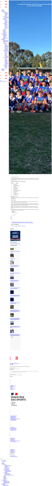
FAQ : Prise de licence (13, 436)
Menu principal (4, 460)
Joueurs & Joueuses (6, 61)
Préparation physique (6, 64)
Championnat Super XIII (13, 415)
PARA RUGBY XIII (12, 258)
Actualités (3, 10)
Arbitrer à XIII (5, 65)
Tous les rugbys (6, 44)
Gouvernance (5, 16)
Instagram (19, 243)
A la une (20, 2)
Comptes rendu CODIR (7, 21)
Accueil (3, 9)
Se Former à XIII (5, 57)
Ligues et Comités (6, 15)
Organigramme (13, 444)
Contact (11, 388)
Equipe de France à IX (13, 430)
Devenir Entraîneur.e (6, 59)
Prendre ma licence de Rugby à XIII (15, 435)
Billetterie (3, 68)
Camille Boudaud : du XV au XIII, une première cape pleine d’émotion (14, 280)
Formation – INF (13, 383)
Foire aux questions (13, 446)
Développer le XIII (5, 50)
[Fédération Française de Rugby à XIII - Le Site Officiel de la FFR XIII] (3, 5)
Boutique (3, 69)
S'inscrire (11, 376)
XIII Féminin (6, 45)
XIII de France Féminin (5, 35)
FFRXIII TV (3, 70)
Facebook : (11, 243)
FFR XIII (3, 11)
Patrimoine (12, 445)
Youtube (16, 243)
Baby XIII (6, 47)
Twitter (14, 243)
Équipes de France (4, 33)
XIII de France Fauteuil (5, 37)
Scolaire (5, 477)
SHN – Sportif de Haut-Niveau (7, 28)
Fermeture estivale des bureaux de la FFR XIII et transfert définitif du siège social (15, 295)
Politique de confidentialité (13, 456)
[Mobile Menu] (0, 80)
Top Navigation (4, 461)
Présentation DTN (7, 473)
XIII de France (5, 34)
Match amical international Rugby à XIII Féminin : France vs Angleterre (15, 288)
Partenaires (4, 31)
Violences (4, 30)
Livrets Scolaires (6, 54)
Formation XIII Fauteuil (6, 62)
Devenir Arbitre (6, 67)
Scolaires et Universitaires (6, 56)
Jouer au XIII (5, 43)
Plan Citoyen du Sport (6, 53)
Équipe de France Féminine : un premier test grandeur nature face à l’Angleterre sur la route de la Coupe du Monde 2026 (15, 319)
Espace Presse (5, 32)
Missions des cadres (7, 474)
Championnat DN (13, 412)
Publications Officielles (4, 19)
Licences (12, 381)
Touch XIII (6, 48)
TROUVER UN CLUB (3, 81)
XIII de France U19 (5, 38)
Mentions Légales (12, 455)
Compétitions (3, 483)
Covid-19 (12, 379)
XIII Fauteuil (6, 46)
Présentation (5, 464)
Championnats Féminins (14, 413)
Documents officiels (6, 20)
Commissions (6, 17)
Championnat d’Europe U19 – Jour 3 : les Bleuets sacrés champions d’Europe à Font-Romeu (15, 327)
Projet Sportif (5, 23)
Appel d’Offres (13, 447)
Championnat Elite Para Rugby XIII (15, 418)
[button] (22, 216)
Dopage (4, 29)
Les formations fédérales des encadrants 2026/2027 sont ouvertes (14, 303)
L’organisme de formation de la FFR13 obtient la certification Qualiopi (14, 265)
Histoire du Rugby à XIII (6, 13)
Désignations (12, 386)
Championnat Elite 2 (13, 410)
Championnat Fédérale (13, 411)
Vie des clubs (3, 39)
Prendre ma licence (5, 40)
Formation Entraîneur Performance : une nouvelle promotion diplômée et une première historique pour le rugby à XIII (15, 311)
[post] (12, 249)
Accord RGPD (12, 369)
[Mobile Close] (0, 458)
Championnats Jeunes (13, 414)
